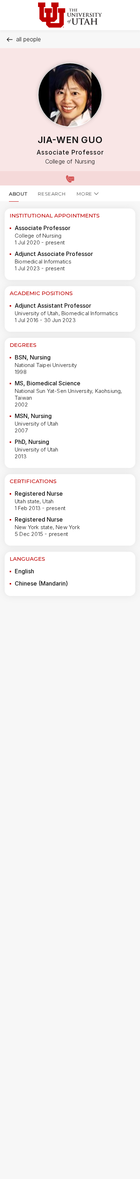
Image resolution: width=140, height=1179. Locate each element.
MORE (84, 194)
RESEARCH (52, 194)
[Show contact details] (70, 178)
